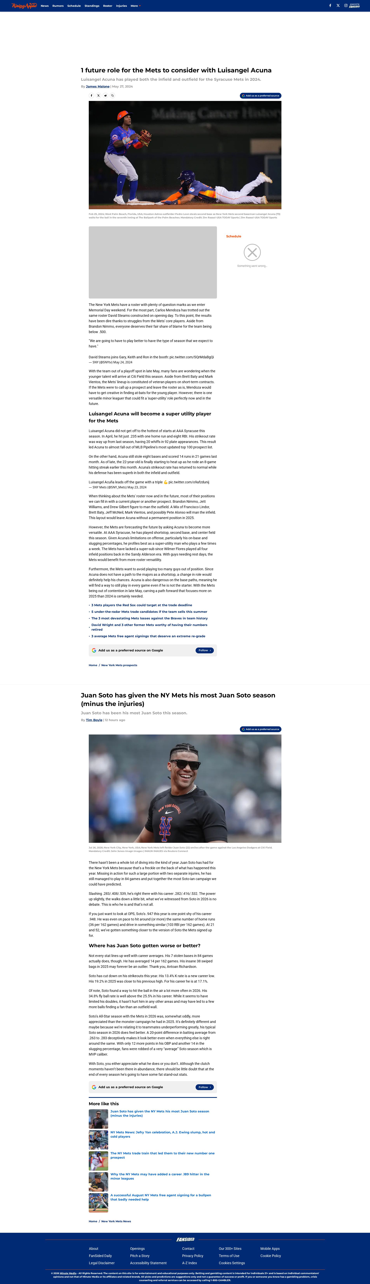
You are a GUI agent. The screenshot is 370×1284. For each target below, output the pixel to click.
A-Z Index (189, 1263)
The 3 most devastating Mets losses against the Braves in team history (149, 618)
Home (93, 665)
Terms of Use (229, 1256)
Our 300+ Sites (230, 1249)
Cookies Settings (232, 1263)
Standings (92, 6)
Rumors (58, 6)
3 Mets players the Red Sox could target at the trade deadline (141, 605)
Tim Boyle (94, 720)
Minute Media (68, 1273)
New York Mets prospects (119, 665)
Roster (107, 6)
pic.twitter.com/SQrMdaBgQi (192, 357)
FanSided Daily (100, 1256)
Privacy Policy (192, 1256)
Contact (188, 1249)
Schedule (74, 6)
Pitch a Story (140, 1256)
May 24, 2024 (122, 362)
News (45, 6)
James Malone (98, 86)
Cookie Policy (270, 1256)
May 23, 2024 (136, 487)
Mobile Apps (270, 1249)
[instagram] (345, 5)
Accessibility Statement (148, 1263)
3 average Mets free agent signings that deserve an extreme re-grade (148, 636)
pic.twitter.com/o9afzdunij (189, 482)
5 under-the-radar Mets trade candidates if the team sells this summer (149, 612)
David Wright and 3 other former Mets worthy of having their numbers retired (149, 627)
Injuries (121, 6)
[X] (338, 5)
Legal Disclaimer (102, 1263)
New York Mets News (116, 1221)
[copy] (112, 95)
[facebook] (330, 5)
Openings (137, 1249)
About (93, 1249)
